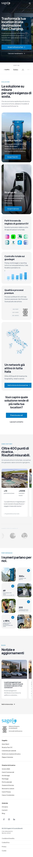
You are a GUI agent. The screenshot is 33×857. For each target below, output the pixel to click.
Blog (3, 813)
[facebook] (4, 819)
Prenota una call (16, 415)
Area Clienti (5, 744)
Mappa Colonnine (7, 757)
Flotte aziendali (7, 782)
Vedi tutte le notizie (7, 704)
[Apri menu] (30, 3)
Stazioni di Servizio (8, 785)
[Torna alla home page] (5, 3)
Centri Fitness (6, 792)
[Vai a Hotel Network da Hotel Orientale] (7, 536)
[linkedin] (14, 819)
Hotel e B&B (6, 769)
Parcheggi (5, 779)
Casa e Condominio (8, 795)
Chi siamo (5, 807)
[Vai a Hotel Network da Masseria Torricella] (19, 536)
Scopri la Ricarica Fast (15, 47)
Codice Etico (6, 842)
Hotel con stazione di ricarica (11, 754)
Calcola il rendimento (15, 53)
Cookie (4, 850)
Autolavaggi (6, 775)
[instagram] (9, 819)
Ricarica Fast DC (7, 747)
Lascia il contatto (16, 422)
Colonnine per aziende (9, 750)
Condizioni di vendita (8, 838)
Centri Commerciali (8, 772)
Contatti (4, 810)
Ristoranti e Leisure (8, 788)
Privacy (4, 846)
